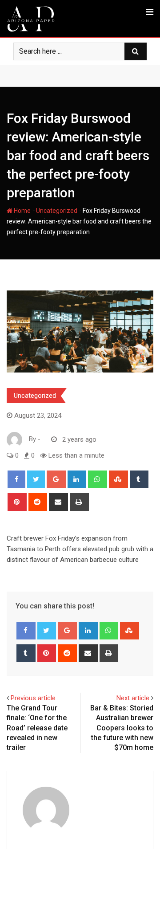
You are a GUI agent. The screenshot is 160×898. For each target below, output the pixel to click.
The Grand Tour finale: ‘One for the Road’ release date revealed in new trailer (37, 728)
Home (21, 210)
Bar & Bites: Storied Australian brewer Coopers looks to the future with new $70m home (121, 728)
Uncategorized (56, 210)
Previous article (33, 698)
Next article (132, 698)
